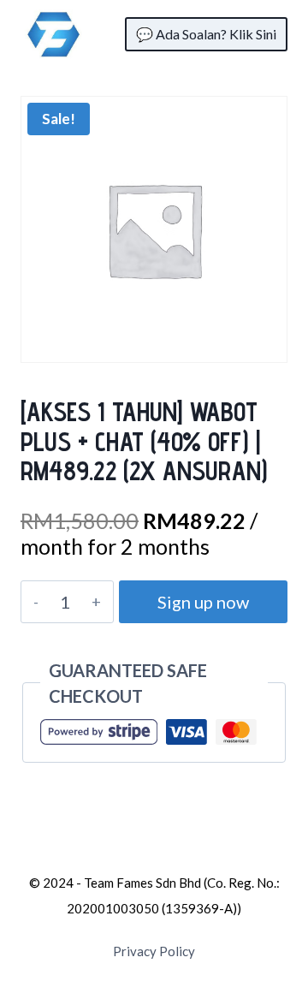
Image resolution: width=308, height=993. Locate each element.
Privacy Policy (154, 951)
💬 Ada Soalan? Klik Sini (206, 34)
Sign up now (203, 602)
